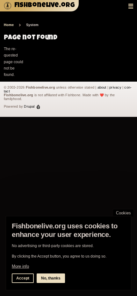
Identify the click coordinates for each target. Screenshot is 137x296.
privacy (115, 87)
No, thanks (51, 278)
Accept (22, 278)
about (101, 87)
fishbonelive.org (44, 5)
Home (9, 25)
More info (20, 266)
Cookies (123, 213)
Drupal (29, 106)
